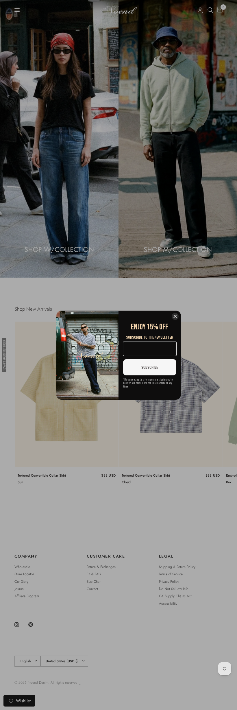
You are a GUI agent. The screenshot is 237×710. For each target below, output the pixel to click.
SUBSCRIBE (149, 367)
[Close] (175, 316)
